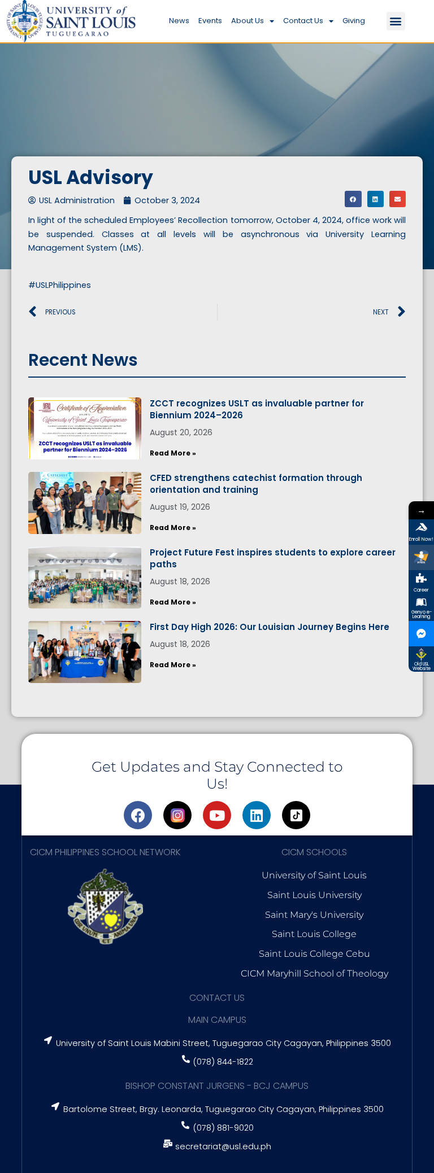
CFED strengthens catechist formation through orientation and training (256, 484)
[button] (396, 21)
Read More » (173, 453)
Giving (353, 20)
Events (210, 20)
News (179, 20)
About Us (247, 20)
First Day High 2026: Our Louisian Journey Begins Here (269, 627)
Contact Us (303, 20)
